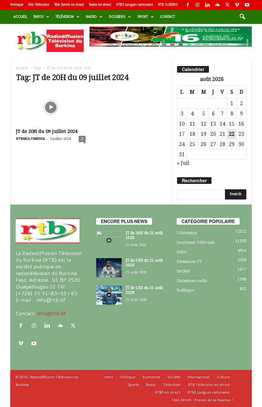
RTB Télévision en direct (209, 384)
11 (192, 124)
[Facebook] (187, 5)
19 (203, 134)
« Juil (183, 163)
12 (203, 124)
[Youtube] (247, 5)
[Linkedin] (207, 5)
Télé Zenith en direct (69, 4)
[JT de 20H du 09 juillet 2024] (51, 107)
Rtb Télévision (38, 4)
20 (213, 134)
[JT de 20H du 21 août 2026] (109, 240)
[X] (227, 5)
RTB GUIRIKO (168, 4)
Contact (167, 17)
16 (241, 124)
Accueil (20, 17)
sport (142, 17)
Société (183, 271)
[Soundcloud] (217, 5)
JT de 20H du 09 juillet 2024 (47, 131)
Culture (223, 376)
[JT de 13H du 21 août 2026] (109, 295)
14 (222, 124)
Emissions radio (192, 280)
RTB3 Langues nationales (134, 4)
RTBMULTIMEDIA (30, 138)
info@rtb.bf (51, 313)
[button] (242, 17)
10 (182, 124)
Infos (38, 17)
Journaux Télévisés (195, 242)
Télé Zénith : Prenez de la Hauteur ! (202, 399)
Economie (151, 376)
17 (182, 134)
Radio (91, 17)
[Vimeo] (237, 5)
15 (232, 124)
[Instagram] (197, 5)
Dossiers (117, 17)
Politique (16, 4)
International (199, 376)
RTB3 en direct (167, 392)
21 (222, 134)
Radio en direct (100, 4)
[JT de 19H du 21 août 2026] (109, 267)
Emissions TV (189, 261)
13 (213, 124)
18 (192, 134)
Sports (133, 384)
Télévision (65, 17)
